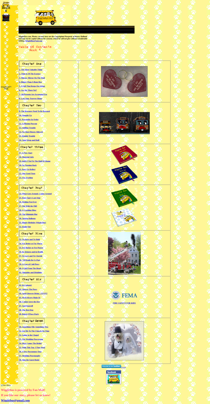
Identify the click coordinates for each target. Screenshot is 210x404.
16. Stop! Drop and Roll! (29, 140)
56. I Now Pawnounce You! (30, 352)
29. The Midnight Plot (28, 214)
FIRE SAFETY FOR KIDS (124, 303)
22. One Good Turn (27, 174)
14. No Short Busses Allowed (31, 132)
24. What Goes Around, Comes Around (35, 194)
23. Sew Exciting (26, 178)
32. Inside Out (25, 227)
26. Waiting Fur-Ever (28, 202)
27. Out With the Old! (28, 206)
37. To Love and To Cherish (30, 256)
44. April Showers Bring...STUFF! (33, 293)
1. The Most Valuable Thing (30, 70)
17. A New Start (25, 153)
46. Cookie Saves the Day (29, 302)
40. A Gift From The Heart (30, 268)
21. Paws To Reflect (27, 169)
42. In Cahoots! (25, 285)
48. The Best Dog (26, 310)
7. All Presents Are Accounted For (33, 94)
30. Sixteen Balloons (27, 218)
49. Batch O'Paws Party (29, 314)
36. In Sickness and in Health (31, 252)
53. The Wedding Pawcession (31, 339)
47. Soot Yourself (26, 306)
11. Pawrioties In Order (29, 119)
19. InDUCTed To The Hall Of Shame (34, 161)
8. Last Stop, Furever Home (30, 98)
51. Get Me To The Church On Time (34, 331)
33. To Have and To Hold (29, 239)
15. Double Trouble (27, 136)
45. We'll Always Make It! (29, 298)
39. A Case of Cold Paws (29, 264)
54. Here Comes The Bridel (30, 343)
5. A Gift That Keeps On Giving (32, 86)
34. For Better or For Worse (30, 244)
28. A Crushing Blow (27, 210)
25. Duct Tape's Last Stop (29, 198)
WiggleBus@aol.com (33, 41)
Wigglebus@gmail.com (15, 400)
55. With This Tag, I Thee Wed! (32, 347)
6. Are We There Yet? (28, 90)
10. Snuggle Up (25, 115)
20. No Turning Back (28, 165)
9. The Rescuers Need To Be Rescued (34, 111)
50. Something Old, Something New (33, 327)
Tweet (123, 367)
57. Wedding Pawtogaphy (29, 356)
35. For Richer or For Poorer (31, 248)
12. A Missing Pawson (28, 124)
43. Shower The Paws (28, 289)
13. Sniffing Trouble (27, 128)
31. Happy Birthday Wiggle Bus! (32, 223)
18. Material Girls (26, 157)
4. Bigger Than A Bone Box (30, 82)
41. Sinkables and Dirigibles (30, 272)
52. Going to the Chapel (29, 335)
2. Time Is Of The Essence (30, 74)
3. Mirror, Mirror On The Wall (32, 78)
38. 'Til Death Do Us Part (29, 260)
